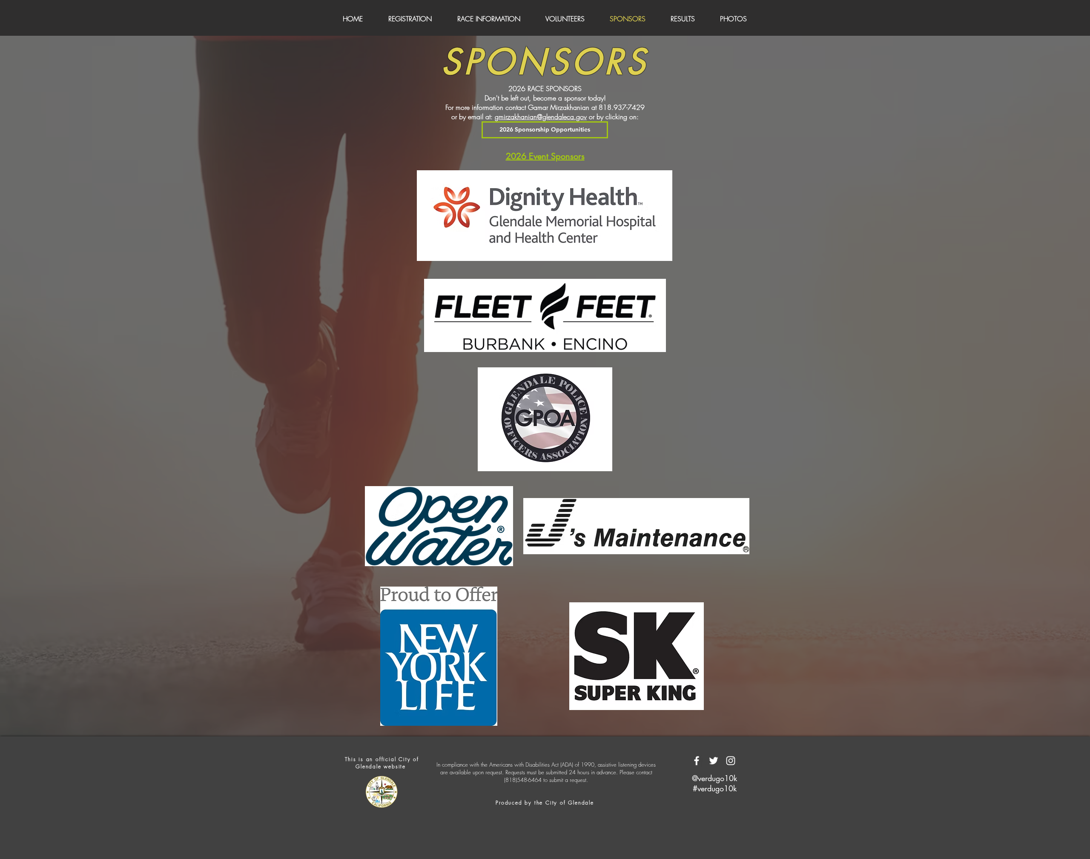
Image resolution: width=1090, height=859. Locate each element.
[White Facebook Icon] (697, 761)
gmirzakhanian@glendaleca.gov (541, 116)
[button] (714, 778)
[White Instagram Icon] (731, 761)
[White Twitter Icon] (714, 761)
